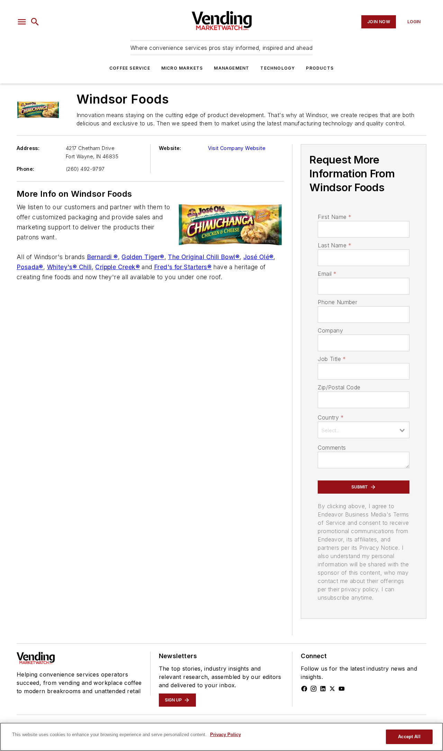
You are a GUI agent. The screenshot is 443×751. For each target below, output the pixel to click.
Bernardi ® (102, 256)
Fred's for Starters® (182, 267)
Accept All (409, 736)
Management (231, 68)
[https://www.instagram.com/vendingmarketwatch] (313, 688)
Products (320, 68)
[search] (35, 22)
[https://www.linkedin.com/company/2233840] (322, 688)
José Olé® (258, 256)
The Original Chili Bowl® (203, 256)
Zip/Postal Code (339, 387)
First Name (334, 216)
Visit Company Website (236, 148)
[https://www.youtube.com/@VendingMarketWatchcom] (341, 688)
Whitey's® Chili (69, 267)
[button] (22, 22)
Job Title (332, 358)
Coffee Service (129, 68)
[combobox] (363, 430)
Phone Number (337, 302)
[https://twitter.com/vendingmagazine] (332, 688)
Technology (277, 68)
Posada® (30, 267)
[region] (221, 737)
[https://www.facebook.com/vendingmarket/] (304, 688)
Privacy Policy (225, 734)
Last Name (334, 245)
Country (331, 417)
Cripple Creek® (117, 267)
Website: (170, 148)
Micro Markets (182, 68)
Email (327, 273)
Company (330, 330)
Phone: (25, 169)
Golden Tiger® (142, 256)
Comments (332, 447)
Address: (28, 148)
